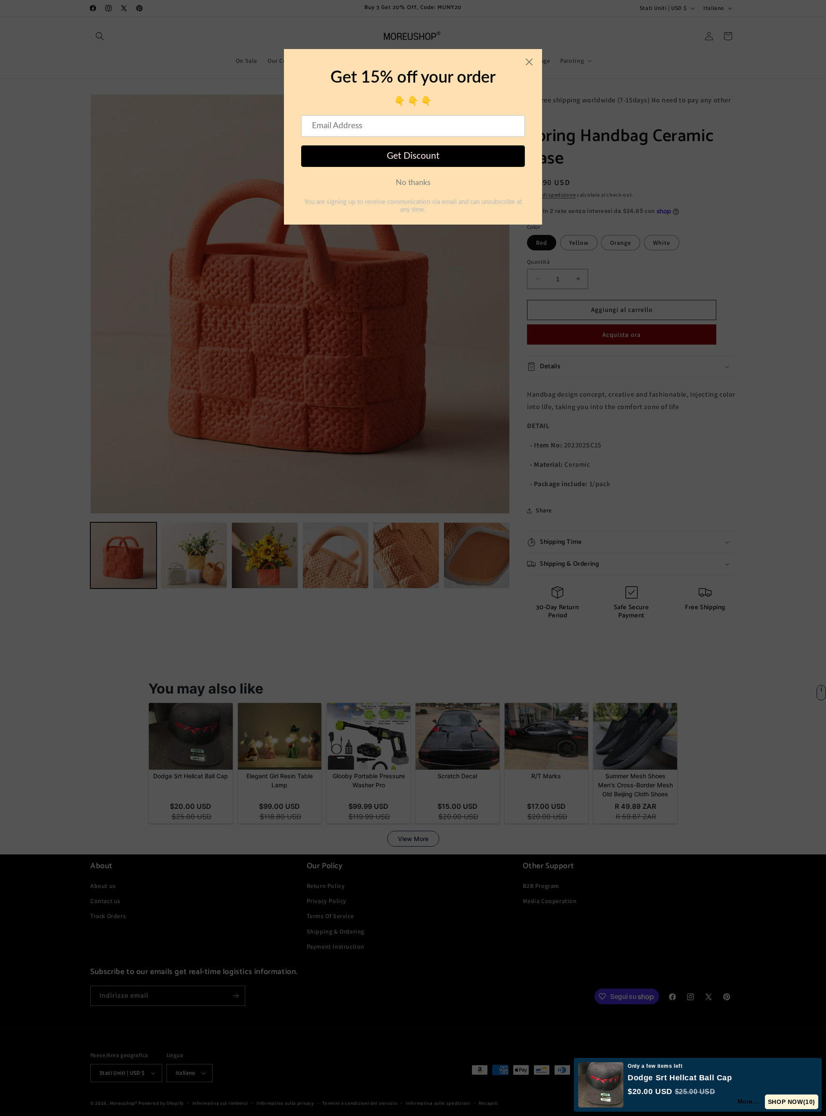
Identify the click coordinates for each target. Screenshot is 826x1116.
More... (751, 1101)
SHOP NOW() (793, 1101)
